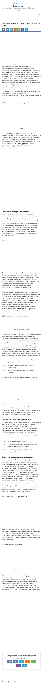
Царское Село (18, 6)
